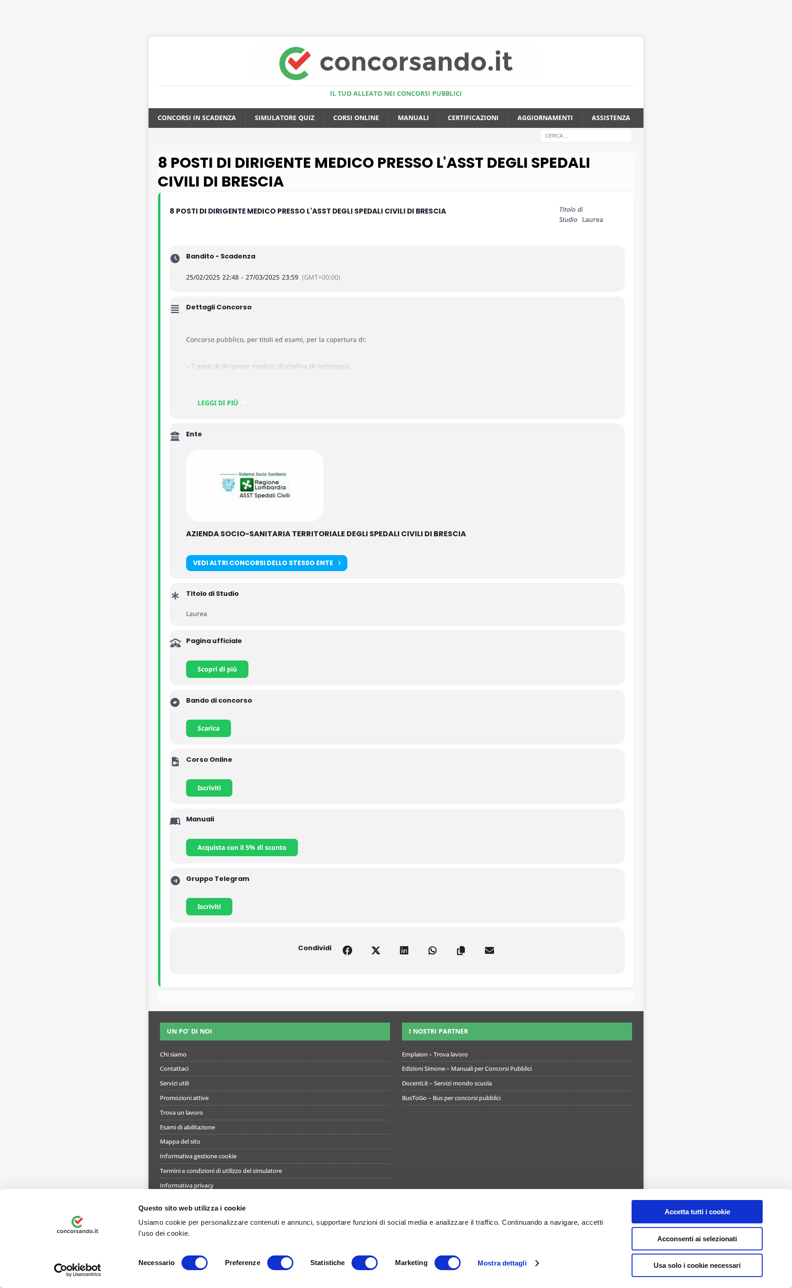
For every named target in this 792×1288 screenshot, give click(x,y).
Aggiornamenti (545, 117)
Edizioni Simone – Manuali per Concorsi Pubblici (467, 1068)
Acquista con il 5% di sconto (242, 847)
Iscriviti (209, 787)
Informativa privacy (187, 1185)
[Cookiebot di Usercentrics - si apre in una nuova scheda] (78, 1270)
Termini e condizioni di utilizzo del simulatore (221, 1171)
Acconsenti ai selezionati (697, 1239)
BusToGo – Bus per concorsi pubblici (451, 1098)
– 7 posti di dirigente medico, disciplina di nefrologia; (268, 366)
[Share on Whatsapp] (432, 950)
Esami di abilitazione (187, 1127)
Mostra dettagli (502, 1263)
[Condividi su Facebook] (347, 950)
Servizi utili (174, 1083)
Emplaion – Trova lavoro (435, 1054)
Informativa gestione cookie (198, 1156)
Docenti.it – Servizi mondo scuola (447, 1083)
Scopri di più (217, 669)
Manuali (413, 117)
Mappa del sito (180, 1141)
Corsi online (356, 117)
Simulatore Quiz (284, 117)
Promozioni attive (184, 1098)
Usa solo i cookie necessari (697, 1265)
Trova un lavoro (181, 1112)
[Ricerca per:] (586, 135)
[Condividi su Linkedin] (404, 950)
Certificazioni (473, 117)
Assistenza (611, 117)
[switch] (280, 1262)
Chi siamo (173, 1054)
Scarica (209, 728)
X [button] (783, 9)
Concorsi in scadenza (197, 117)
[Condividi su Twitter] (375, 950)
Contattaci (174, 1068)
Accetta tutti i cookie (697, 1212)
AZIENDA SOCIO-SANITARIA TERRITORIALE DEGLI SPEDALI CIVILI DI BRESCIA (326, 533)
